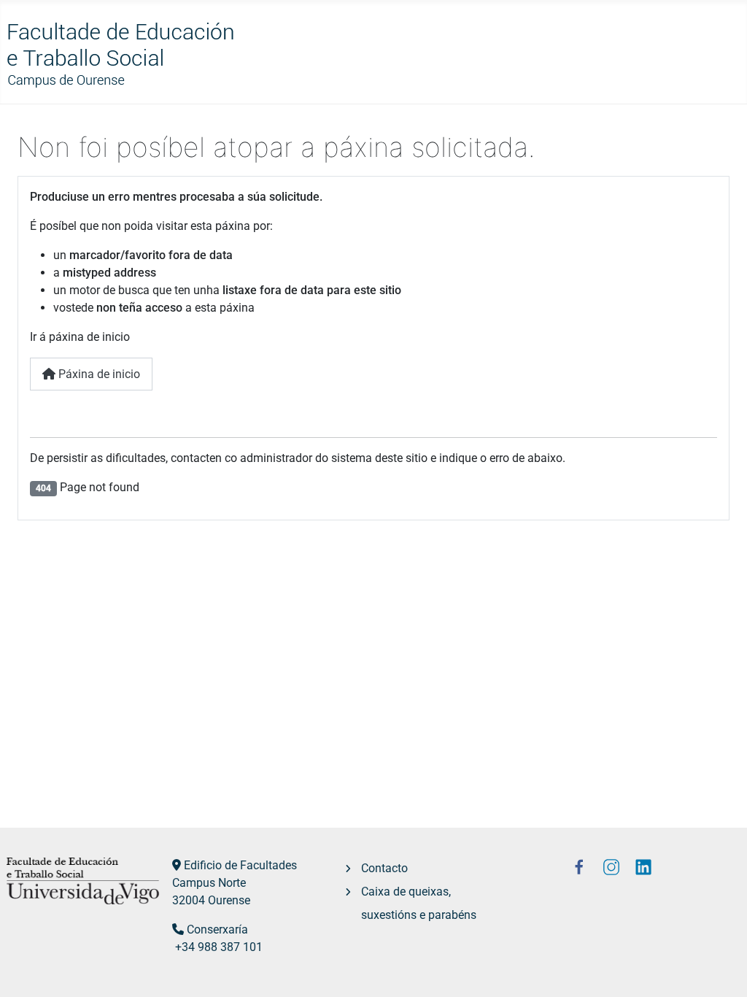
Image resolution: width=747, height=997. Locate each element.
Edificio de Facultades (240, 865)
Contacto (384, 868)
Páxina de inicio (97, 374)
